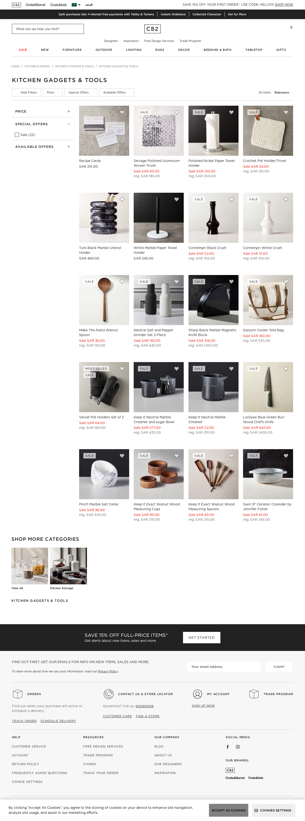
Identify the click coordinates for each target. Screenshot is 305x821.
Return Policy (25, 764)
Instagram (238, 747)
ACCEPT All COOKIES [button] (229, 810)
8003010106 (145, 706)
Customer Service (29, 746)
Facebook (228, 747)
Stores (90, 764)
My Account (218, 694)
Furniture (72, 50)
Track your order (101, 773)
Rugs (159, 50)
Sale (23, 50)
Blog (158, 746)
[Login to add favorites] (122, 112)
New (45, 50)
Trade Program (190, 41)
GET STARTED (201, 637)
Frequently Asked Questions (39, 773)
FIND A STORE (148, 716)
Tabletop (254, 50)
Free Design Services (159, 41)
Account (20, 755)
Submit (279, 667)
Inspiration (131, 41)
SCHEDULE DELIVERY (58, 721)
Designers (111, 41)
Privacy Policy (108, 671)
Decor (184, 50)
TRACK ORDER (24, 721)
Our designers (168, 764)
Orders (34, 694)
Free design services (103, 746)
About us (163, 755)
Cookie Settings (27, 782)
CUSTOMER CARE (117, 716)
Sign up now (203, 705)
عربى (89, 4)
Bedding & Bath (218, 50)
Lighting (134, 50)
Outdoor (104, 50)
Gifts (281, 50)
